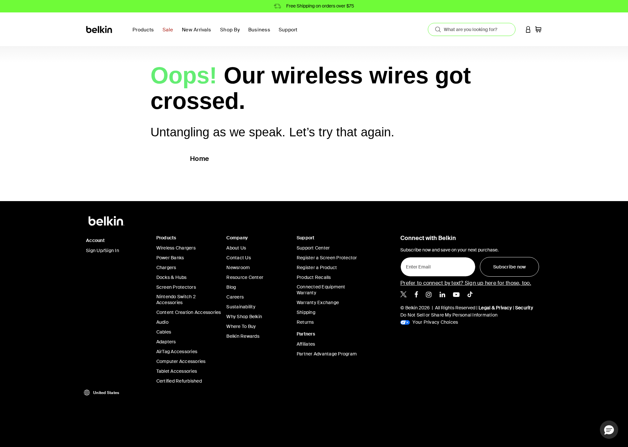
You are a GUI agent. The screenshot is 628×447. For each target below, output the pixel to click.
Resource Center (244, 277)
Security (524, 308)
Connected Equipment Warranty (321, 290)
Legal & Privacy (495, 308)
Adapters (166, 342)
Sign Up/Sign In (102, 250)
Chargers (166, 267)
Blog (231, 287)
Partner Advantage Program (327, 354)
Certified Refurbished (179, 381)
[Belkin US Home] (99, 29)
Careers (235, 297)
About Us (236, 248)
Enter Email (416, 265)
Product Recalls (314, 277)
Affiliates (306, 344)
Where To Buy (241, 326)
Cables (163, 332)
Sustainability (240, 307)
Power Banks (170, 258)
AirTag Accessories (177, 351)
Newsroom (238, 267)
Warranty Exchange (318, 302)
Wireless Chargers (176, 248)
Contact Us (238, 258)
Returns (305, 322)
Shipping (306, 312)
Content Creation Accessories (188, 312)
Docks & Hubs (171, 277)
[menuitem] (169, 33)
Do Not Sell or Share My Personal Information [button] (448, 315)
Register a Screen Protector (327, 258)
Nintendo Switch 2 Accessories (176, 299)
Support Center (313, 248)
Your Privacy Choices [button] (434, 322)
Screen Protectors (176, 287)
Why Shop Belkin (244, 316)
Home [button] (199, 158)
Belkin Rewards (242, 336)
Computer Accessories (181, 361)
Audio (162, 322)
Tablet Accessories (176, 371)
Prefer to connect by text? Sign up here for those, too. (465, 283)
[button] (528, 29)
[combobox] (471, 29)
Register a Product (317, 267)
